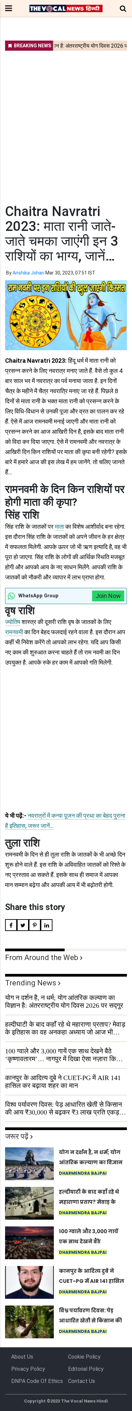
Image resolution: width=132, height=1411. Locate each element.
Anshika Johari (28, 273)
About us (22, 1357)
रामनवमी (14, 632)
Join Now (108, 595)
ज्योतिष (12, 621)
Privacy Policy (28, 1369)
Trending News (30, 983)
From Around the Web (41, 957)
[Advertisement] (66, 123)
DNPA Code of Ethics (37, 1381)
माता (59, 526)
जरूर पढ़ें (16, 1136)
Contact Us (81, 1381)
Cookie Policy (84, 1357)
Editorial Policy (86, 1369)
